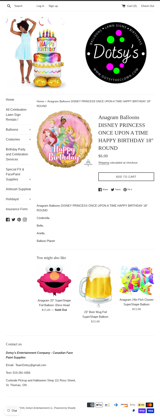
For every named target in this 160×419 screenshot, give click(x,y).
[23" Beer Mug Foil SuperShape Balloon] (95, 286)
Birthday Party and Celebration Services (17, 154)
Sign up (53, 6)
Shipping (103, 162)
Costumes (18, 139)
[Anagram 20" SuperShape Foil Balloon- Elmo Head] (54, 280)
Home (10, 99)
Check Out (147, 6)
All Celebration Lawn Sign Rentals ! (16, 114)
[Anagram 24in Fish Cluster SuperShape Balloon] (136, 279)
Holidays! (18, 199)
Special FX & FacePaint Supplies (18, 174)
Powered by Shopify (65, 408)
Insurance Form (17, 209)
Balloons (18, 129)
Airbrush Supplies (18, 189)
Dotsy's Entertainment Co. (39, 408)
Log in (40, 6)
